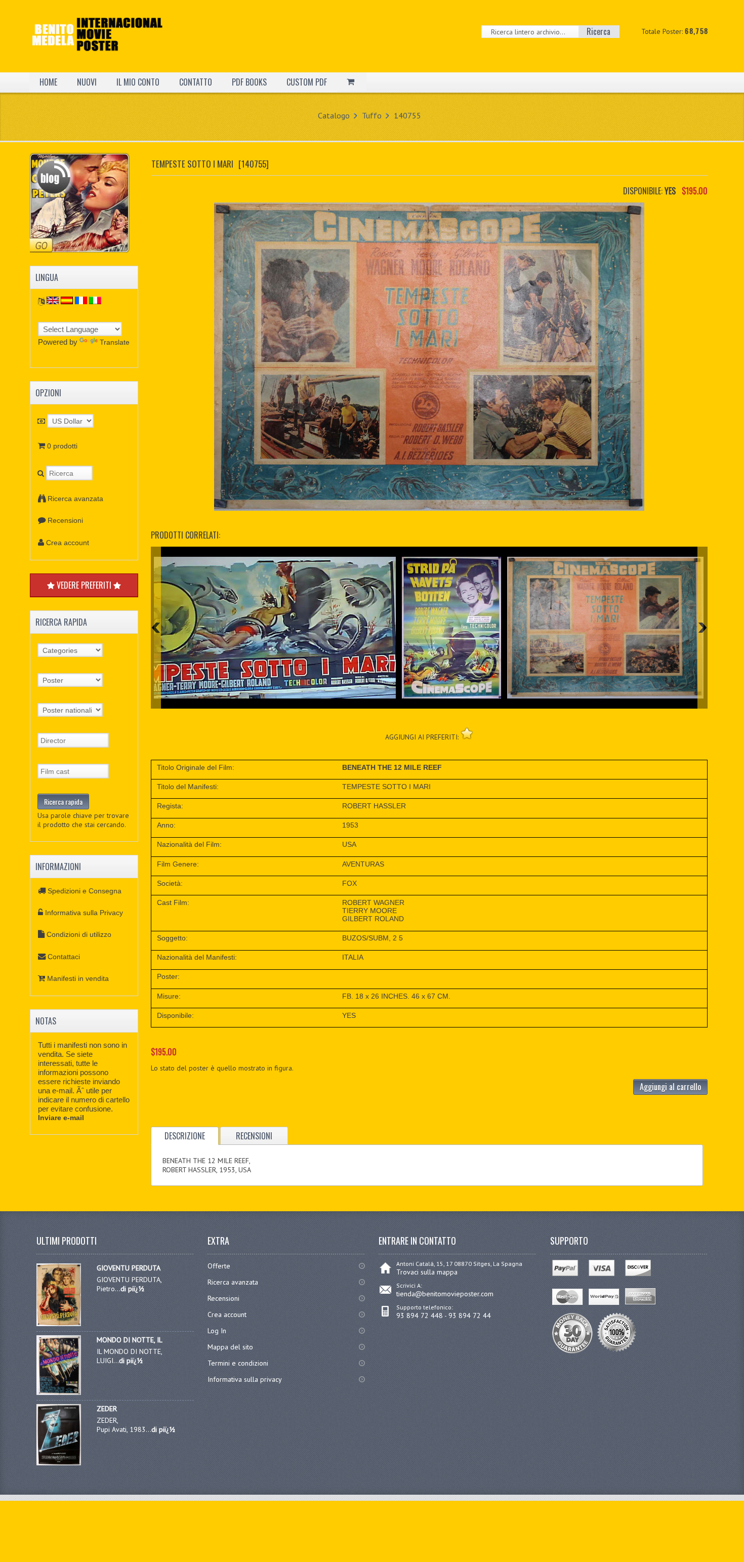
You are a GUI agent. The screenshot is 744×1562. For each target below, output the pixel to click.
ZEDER (107, 1408)
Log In (217, 1330)
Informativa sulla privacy (245, 1379)
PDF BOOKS (249, 82)
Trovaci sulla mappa (427, 1272)
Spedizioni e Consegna (84, 891)
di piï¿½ (132, 1288)
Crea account (67, 543)
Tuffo (372, 115)
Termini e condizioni (238, 1363)
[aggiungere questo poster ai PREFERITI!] (467, 733)
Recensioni (65, 520)
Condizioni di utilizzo (79, 934)
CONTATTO (195, 82)
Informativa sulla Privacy (84, 913)
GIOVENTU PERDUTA (128, 1267)
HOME (48, 82)
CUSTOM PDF (306, 82)
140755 (407, 115)
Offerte (219, 1265)
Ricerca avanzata (75, 499)
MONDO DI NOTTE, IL (129, 1339)
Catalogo (334, 115)
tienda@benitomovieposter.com (444, 1293)
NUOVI (87, 82)
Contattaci (64, 957)
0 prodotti (62, 446)
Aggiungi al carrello (670, 1087)
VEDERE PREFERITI (84, 585)
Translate (115, 342)
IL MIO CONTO (137, 82)
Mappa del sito (230, 1346)
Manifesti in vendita (78, 978)
